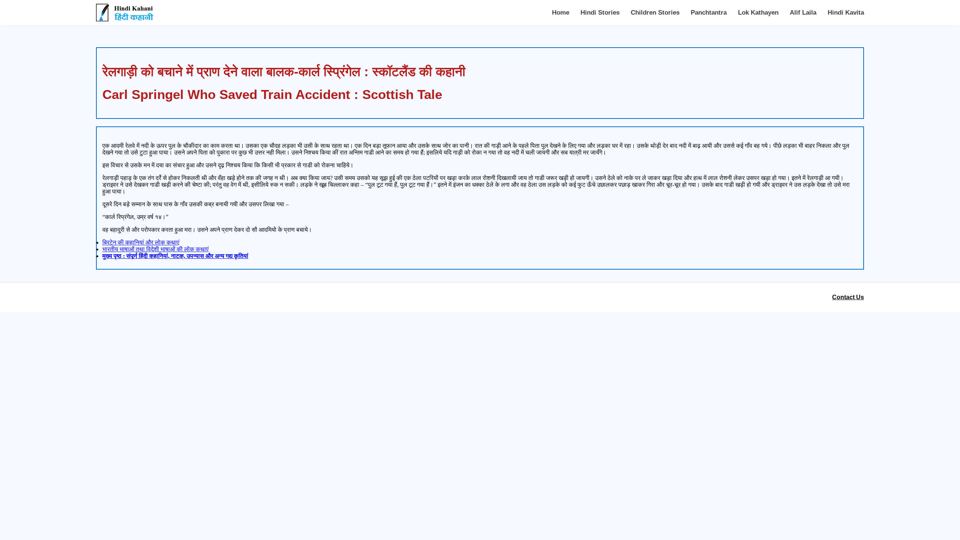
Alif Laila (803, 12)
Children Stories (655, 12)
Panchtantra (709, 12)
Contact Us (848, 297)
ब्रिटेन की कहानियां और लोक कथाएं (140, 242)
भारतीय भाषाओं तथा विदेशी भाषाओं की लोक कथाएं (155, 249)
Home (560, 12)
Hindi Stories (600, 12)
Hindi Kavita (846, 12)
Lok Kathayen (758, 12)
